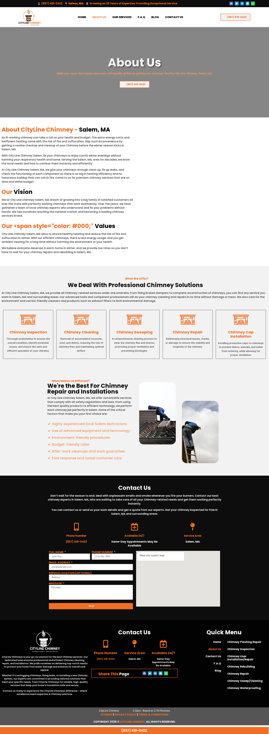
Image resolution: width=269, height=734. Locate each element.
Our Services (122, 17)
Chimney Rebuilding (241, 666)
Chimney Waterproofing (244, 688)
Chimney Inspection (28, 332)
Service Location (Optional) (70, 573)
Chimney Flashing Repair (244, 642)
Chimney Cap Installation (241, 334)
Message (55, 583)
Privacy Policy (125, 714)
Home (82, 17)
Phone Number (102, 552)
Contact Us (174, 17)
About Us (99, 17)
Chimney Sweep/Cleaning (245, 681)
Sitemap (106, 714)
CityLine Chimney (132, 722)
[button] (231, 3)
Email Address (60, 562)
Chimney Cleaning (81, 332)
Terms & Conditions (153, 714)
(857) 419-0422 (51, 3)
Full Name (56, 552)
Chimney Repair (188, 332)
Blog (155, 17)
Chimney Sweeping (134, 332)
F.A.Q (141, 17)
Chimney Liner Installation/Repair (240, 657)
